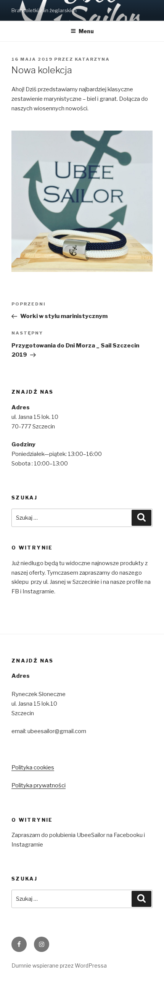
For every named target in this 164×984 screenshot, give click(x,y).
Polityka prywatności (38, 785)
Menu (86, 31)
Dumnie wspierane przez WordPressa (59, 965)
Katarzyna (92, 59)
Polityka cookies (32, 767)
